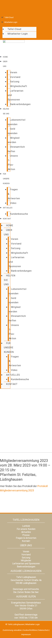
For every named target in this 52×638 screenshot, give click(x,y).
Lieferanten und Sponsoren (26, 563)
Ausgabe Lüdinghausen (26, 570)
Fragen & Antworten (26, 538)
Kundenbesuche (19, 214)
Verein (13, 72)
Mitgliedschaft (18, 86)
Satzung (14, 81)
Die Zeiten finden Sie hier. (26, 592)
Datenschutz (43, 630)
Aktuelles (7, 208)
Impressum (26, 634)
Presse (26, 535)
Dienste (43, 624)
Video (13, 203)
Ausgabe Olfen (26, 596)
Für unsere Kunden (6, 178)
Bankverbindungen (20, 104)
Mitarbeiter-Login (10, 22)
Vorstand (15, 77)
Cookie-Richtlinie (30, 630)
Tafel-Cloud (8, 17)
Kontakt (7, 219)
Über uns (26, 545)
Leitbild (26, 526)
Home (5, 57)
